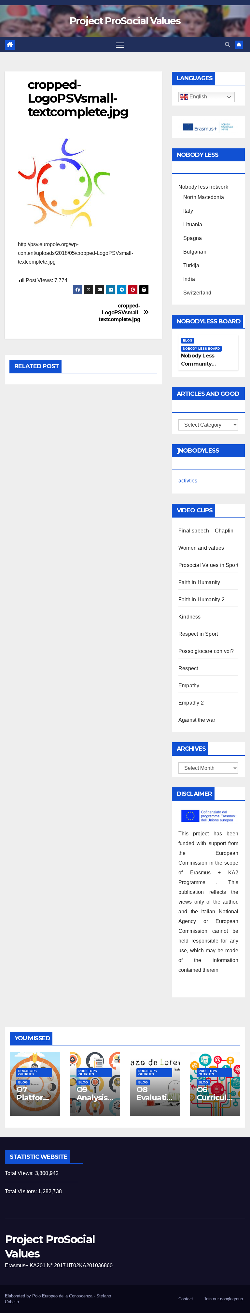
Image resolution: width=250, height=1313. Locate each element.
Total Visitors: (21, 1191)
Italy (188, 211)
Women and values (201, 548)
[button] (227, 44)
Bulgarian (194, 252)
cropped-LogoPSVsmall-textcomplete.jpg (119, 312)
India (189, 279)
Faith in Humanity (199, 582)
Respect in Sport (198, 634)
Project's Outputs (27, 1072)
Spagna (192, 238)
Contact (185, 1298)
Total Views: (20, 1173)
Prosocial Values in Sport (208, 565)
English (197, 97)
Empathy (188, 685)
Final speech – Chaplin (205, 530)
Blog (187, 340)
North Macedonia (203, 197)
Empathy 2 (191, 703)
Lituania (192, 224)
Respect (188, 668)
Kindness (189, 616)
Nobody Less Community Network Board (200, 364)
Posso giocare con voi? (206, 651)
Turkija (191, 265)
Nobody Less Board (201, 348)
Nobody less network (203, 187)
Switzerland (197, 292)
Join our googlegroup (223, 1298)
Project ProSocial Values (125, 21)
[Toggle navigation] (120, 45)
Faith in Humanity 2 (201, 599)
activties (187, 480)
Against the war (196, 720)
